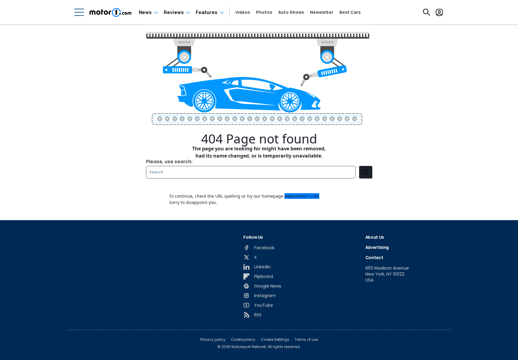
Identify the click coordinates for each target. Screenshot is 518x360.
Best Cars (350, 12)
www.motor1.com (301, 196)
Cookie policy (243, 339)
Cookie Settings (275, 339)
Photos (264, 12)
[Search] (426, 12)
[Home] (110, 12)
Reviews (174, 12)
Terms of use (306, 339)
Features (206, 12)
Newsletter (321, 12)
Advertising (377, 247)
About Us (374, 237)
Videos (242, 12)
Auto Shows (291, 12)
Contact (374, 257)
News (145, 12)
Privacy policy (212, 339)
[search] (365, 172)
